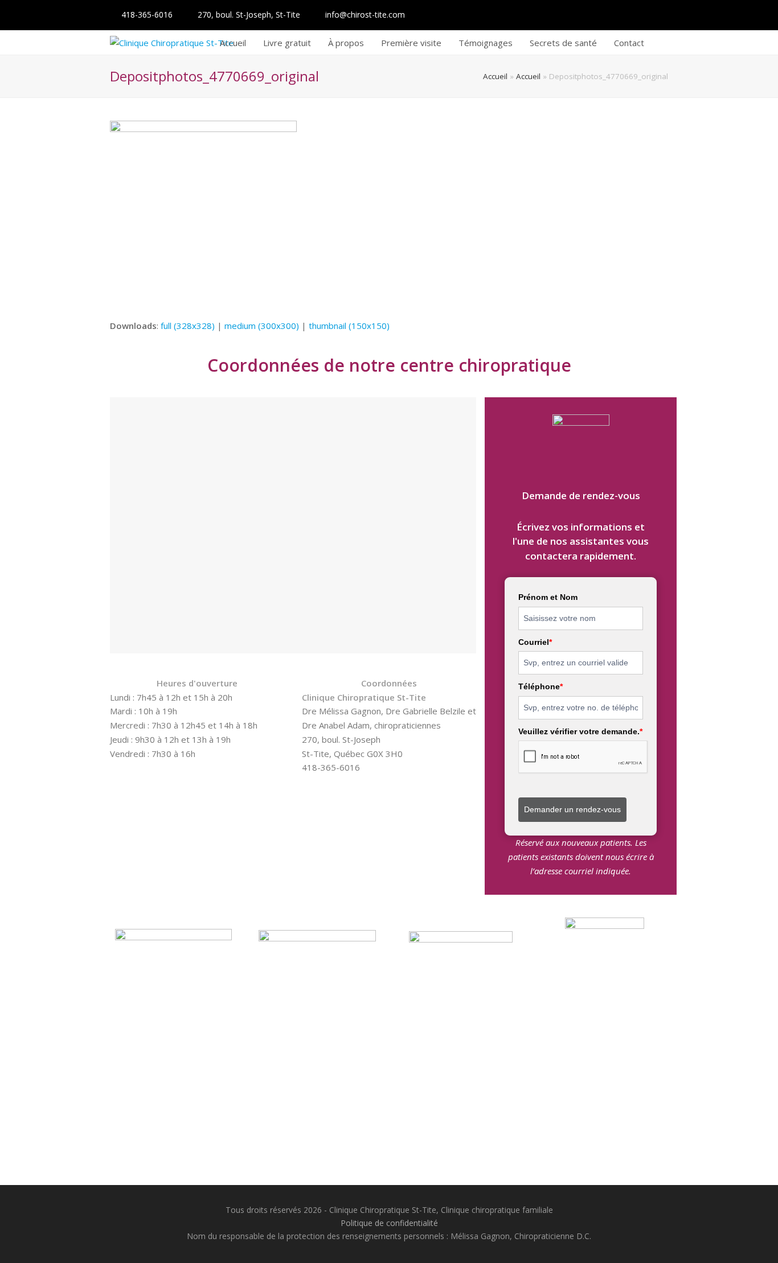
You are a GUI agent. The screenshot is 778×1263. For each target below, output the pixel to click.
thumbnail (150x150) (349, 325)
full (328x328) (188, 325)
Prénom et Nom (548, 597)
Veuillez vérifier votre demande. (580, 731)
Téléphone (540, 686)
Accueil (495, 76)
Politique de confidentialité (389, 1222)
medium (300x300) (261, 325)
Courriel (535, 642)
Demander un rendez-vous (572, 809)
